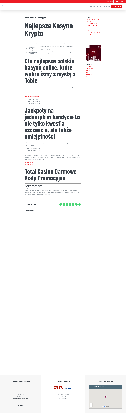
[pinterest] (23, 407)
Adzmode (69, 401)
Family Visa (89, 76)
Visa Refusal (89, 72)
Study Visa (89, 66)
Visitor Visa (89, 70)
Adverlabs (65, 401)
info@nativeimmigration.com (20, 398)
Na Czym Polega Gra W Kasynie (32, 96)
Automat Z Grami (29, 164)
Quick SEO (73, 401)
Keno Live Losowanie (30, 198)
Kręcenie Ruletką (29, 162)
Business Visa (89, 74)
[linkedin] (21, 407)
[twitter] (19, 407)
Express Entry (89, 68)
